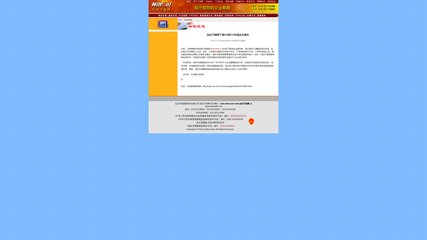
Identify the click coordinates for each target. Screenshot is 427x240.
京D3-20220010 (227, 126)
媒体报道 (188, 20)
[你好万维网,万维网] (161, 11)
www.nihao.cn (216, 49)
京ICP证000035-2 (238, 116)
